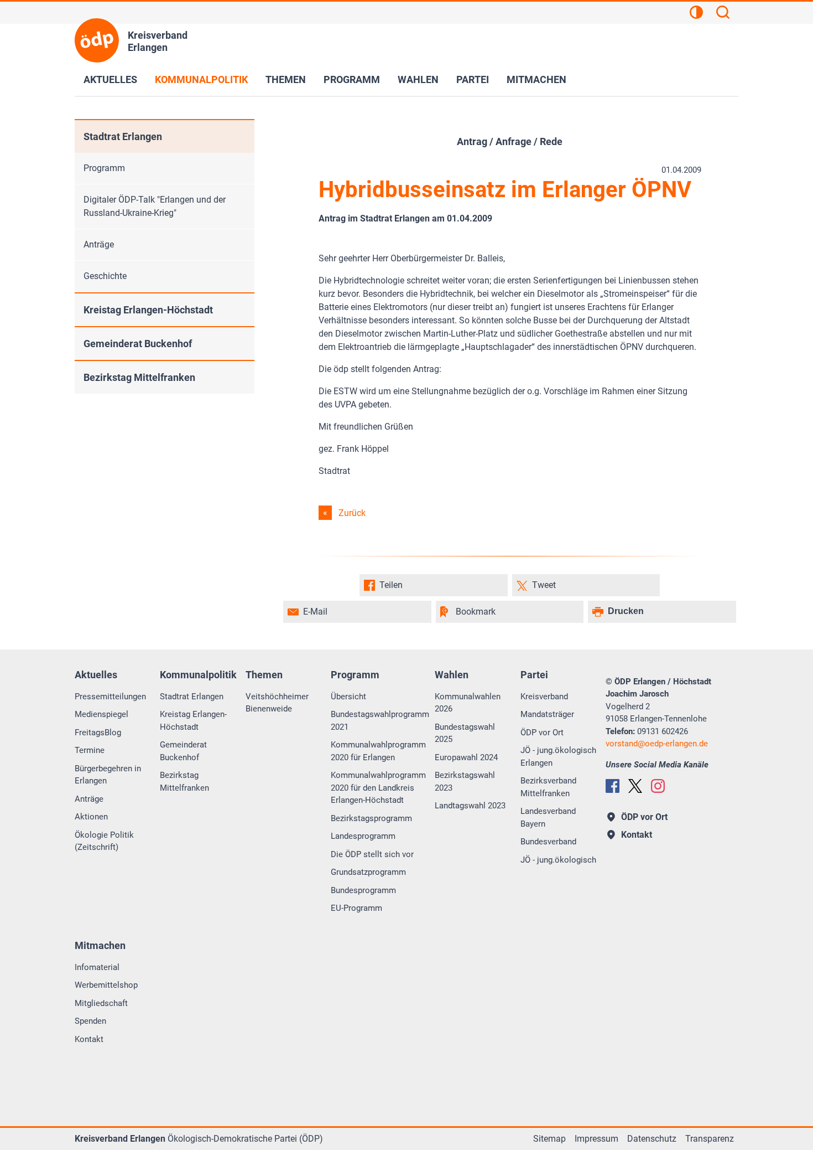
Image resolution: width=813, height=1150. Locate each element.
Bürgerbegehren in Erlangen (108, 775)
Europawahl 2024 (466, 757)
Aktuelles (110, 79)
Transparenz (709, 1138)
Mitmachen (536, 79)
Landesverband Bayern (548, 817)
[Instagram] (658, 786)
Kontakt (89, 1039)
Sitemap (549, 1138)
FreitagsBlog (98, 733)
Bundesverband (548, 842)
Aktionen (91, 817)
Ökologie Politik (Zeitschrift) (104, 841)
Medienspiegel (101, 714)
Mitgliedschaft (101, 1003)
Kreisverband (544, 697)
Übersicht (348, 697)
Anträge (99, 244)
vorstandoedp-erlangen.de (657, 744)
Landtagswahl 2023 (470, 806)
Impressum (596, 1138)
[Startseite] (97, 40)
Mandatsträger (547, 714)
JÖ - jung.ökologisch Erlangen (558, 756)
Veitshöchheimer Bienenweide (277, 703)
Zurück (352, 513)
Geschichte (105, 276)
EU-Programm (356, 908)
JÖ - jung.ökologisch (558, 860)
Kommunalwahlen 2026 (468, 703)
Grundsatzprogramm (368, 872)
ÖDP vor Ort (542, 733)
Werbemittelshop (106, 985)
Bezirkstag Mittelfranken (139, 377)
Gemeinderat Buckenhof (138, 343)
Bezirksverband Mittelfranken (548, 787)
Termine (90, 750)
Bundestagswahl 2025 (465, 733)
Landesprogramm (363, 836)
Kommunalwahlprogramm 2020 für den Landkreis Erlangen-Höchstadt (378, 787)
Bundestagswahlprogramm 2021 (380, 720)
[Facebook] (612, 786)
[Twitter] (635, 786)
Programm (352, 79)
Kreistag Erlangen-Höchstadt (148, 310)
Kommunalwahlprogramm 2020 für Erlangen (378, 751)
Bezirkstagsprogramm (371, 818)
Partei (472, 79)
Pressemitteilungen (110, 697)
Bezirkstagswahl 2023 (465, 781)
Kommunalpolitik (201, 79)
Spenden (90, 1021)
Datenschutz (651, 1138)
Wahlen (418, 79)
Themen (285, 79)
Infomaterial (97, 967)
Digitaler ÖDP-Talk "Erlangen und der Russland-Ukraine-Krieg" (155, 206)
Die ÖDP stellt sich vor (372, 854)
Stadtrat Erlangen (123, 136)
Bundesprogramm (363, 890)
